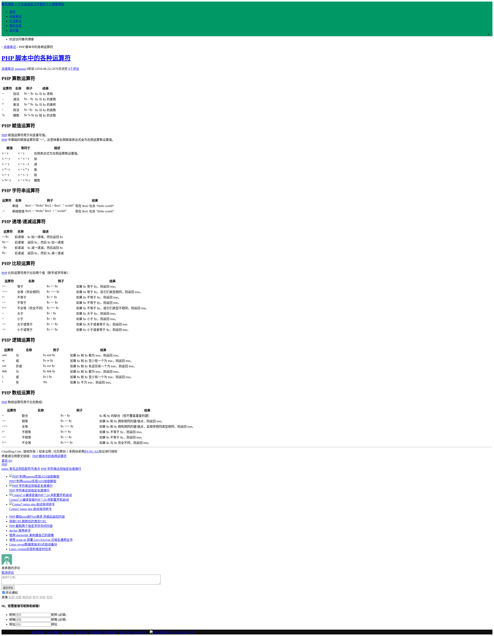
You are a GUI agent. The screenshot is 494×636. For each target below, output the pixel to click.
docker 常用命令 (20, 530)
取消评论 (8, 572)
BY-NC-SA (91, 451)
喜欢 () (7, 460)
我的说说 (15, 25)
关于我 (14, 30)
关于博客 (52, 632)
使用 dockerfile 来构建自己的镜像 (31, 535)
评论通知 (11, 592)
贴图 (11, 597)
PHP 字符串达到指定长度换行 (61, 468)
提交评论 (8, 587)
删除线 (27, 597)
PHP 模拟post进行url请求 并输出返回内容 (37, 516)
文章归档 (81, 632)
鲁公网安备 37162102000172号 (173, 632)
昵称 (12, 614)
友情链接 (96, 632)
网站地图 (110, 632)
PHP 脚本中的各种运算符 (36, 58)
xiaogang (20, 68)
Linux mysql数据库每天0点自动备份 (33, 544)
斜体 (42, 597)
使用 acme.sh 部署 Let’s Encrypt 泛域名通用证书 (41, 539)
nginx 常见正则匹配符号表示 (21, 468)
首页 (12, 12)
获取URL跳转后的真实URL (28, 521)
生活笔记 (15, 21)
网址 (12, 624)
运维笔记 (15, 16)
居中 (35, 597)
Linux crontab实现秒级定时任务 (30, 549)
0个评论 (73, 68)
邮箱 (12, 619)
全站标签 (67, 632)
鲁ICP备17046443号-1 (133, 632)
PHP (4, 135)
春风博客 (38, 632)
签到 (49, 597)
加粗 (18, 597)
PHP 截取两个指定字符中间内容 (31, 526)
